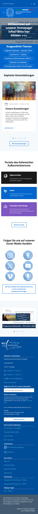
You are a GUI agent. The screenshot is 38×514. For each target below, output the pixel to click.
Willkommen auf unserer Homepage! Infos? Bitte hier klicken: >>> (19, 30)
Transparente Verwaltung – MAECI (15, 484)
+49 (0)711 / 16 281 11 (14, 374)
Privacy (27, 400)
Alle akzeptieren (28, 510)
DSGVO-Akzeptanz (10, 394)
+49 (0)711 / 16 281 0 (13, 371)
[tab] (13, 138)
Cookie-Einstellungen (26, 509)
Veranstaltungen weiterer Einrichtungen (18, 65)
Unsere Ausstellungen (17, 108)
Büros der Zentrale (10, 382)
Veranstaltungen (9, 465)
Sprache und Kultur (10, 469)
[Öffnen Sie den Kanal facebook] (28, 255)
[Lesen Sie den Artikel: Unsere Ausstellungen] (19, 90)
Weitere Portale (19, 225)
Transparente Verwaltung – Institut (15, 480)
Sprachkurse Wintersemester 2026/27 (18, 57)
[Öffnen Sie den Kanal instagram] (10, 255)
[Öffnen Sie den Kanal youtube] (28, 266)
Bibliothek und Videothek (18, 61)
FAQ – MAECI (8, 491)
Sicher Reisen (8, 436)
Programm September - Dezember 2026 (18, 50)
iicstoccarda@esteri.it (16, 378)
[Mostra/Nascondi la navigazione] (4, 12)
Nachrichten (8, 473)
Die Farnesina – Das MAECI (13, 428)
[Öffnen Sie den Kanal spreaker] (28, 276)
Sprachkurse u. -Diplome (18, 53)
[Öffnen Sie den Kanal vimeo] (10, 276)
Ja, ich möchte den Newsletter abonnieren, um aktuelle (17, 407)
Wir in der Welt (9, 440)
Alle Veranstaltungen (19, 143)
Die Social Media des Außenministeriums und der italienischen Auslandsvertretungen (19, 289)
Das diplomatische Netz (11, 432)
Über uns (7, 461)
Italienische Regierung (8, 4)
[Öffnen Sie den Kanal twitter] (10, 266)
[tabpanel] (19, 109)
